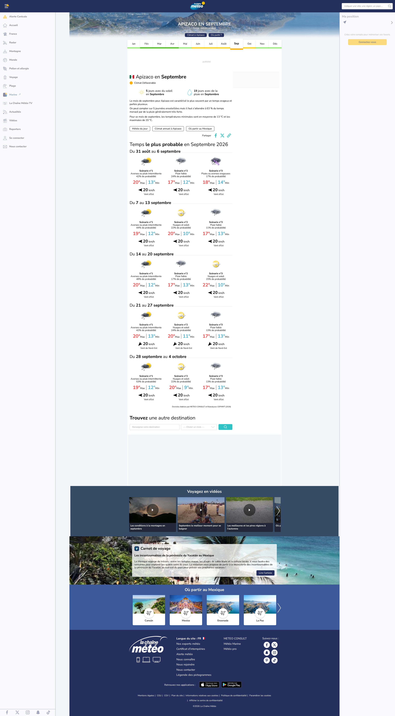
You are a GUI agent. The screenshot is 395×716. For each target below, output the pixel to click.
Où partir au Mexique (200, 128)
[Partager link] (229, 135)
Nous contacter (185, 670)
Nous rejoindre (185, 664)
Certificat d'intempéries (190, 649)
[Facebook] (267, 645)
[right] (278, 511)
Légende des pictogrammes (193, 675)
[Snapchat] (267, 652)
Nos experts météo (188, 644)
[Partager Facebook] (216, 135)
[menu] (6, 6)
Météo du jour (140, 128)
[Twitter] (274, 645)
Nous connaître (185, 659)
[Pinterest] (267, 660)
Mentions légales (146, 695)
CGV (166, 695)
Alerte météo (184, 654)
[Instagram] (274, 652)
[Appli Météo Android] (231, 685)
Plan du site (177, 695)
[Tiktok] (274, 660)
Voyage (130, 14)
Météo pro (230, 649)
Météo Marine (232, 644)
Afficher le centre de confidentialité (205, 700)
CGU (159, 695)
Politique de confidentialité (234, 695)
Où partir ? (216, 35)
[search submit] (390, 6)
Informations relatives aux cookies (202, 695)
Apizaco (146, 14)
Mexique (138, 14)
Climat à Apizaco (195, 35)
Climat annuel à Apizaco (168, 128)
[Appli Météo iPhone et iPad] (209, 685)
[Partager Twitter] (222, 135)
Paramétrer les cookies (260, 695)
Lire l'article (265, 573)
